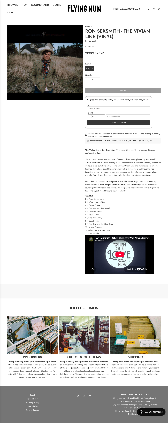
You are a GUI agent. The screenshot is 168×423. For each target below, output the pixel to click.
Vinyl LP (89, 68)
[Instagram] (84, 396)
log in (149, 140)
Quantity (88, 75)
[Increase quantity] (97, 80)
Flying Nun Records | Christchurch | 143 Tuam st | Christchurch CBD (135, 413)
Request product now (118, 122)
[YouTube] (90, 396)
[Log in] (154, 9)
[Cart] (159, 9)
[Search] (148, 9)
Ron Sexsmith (90, 40)
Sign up (140, 140)
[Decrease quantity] (88, 80)
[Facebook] (78, 396)
